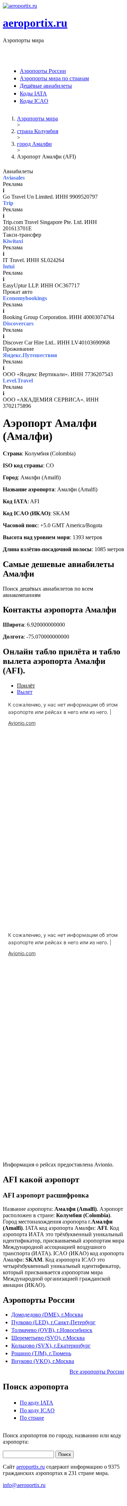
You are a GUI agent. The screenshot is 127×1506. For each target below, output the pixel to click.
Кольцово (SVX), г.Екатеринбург (51, 1346)
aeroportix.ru (35, 23)
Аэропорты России (43, 71)
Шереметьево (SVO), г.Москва (48, 1338)
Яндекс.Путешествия (30, 355)
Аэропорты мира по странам (54, 78)
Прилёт (26, 686)
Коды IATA (33, 94)
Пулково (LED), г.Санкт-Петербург (53, 1322)
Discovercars (18, 323)
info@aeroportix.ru (24, 1485)
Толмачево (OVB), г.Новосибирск (51, 1330)
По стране (32, 1418)
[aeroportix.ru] (20, 6)
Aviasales (14, 178)
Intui (8, 266)
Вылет (24, 692)
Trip (8, 203)
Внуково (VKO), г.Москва (42, 1361)
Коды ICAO (34, 101)
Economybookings (25, 298)
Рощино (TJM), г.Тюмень (41, 1353)
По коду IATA (36, 1403)
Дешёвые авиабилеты (46, 86)
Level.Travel (18, 381)
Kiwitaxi (13, 241)
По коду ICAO (37, 1410)
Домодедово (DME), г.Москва (47, 1315)
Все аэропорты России (96, 1372)
